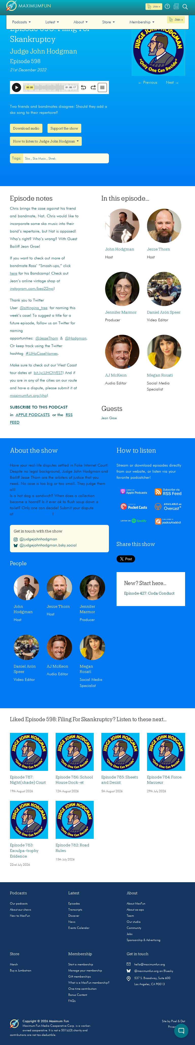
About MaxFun (136, 903)
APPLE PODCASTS (33, 415)
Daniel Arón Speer (164, 312)
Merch (14, 964)
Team (130, 915)
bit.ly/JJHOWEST (48, 373)
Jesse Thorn (158, 249)
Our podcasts (19, 903)
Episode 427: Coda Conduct (149, 593)
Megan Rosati (160, 375)
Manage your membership (85, 970)
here (13, 274)
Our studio (134, 922)
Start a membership (80, 964)
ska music (39, 158)
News (71, 922)
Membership (140, 22)
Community (134, 928)
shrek (52, 158)
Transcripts (75, 909)
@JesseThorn (47, 338)
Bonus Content (77, 995)
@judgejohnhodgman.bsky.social (48, 545)
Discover (73, 915)
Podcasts (19, 22)
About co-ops (135, 909)
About (79, 22)
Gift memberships (79, 976)
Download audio (26, 128)
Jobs (130, 934)
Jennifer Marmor (121, 312)
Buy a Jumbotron (20, 970)
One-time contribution (82, 988)
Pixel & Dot (178, 1021)
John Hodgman (119, 249)
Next (172, 83)
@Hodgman (75, 338)
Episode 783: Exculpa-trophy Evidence (24, 850)
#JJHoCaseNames (42, 354)
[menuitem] (21, 22)
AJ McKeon (116, 375)
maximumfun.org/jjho (28, 396)
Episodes (74, 903)
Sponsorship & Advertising (143, 940)
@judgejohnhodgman (38, 539)
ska (28, 158)
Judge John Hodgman (43, 51)
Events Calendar (78, 928)
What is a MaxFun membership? (88, 982)
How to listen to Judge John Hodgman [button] (44, 141)
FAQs (72, 1001)
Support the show (64, 128)
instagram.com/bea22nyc (32, 289)
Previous (147, 83)
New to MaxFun (20, 915)
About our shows (20, 909)
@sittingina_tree (33, 308)
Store (106, 22)
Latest (50, 22)
